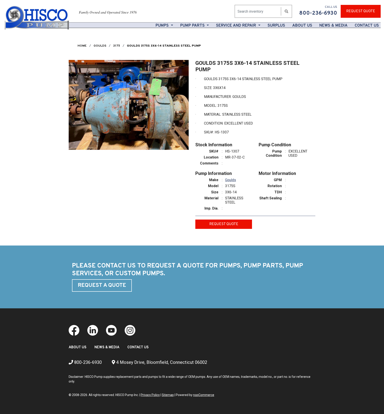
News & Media (333, 25)
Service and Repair (236, 25)
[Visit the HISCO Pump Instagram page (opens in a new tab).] (130, 330)
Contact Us (367, 25)
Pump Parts (193, 25)
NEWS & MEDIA (106, 347)
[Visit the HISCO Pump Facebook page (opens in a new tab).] (74, 330)
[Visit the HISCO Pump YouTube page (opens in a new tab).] (111, 330)
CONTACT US (138, 347)
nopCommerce (203, 395)
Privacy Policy (150, 395)
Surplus (276, 25)
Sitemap (168, 395)
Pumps (163, 25)
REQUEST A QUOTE (102, 285)
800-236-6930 (87, 362)
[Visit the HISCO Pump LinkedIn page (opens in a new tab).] (92, 330)
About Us (303, 25)
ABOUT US (77, 347)
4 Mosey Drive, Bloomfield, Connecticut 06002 (161, 362)
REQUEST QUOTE (360, 11)
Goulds (230, 180)
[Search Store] (286, 11)
